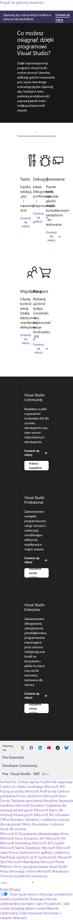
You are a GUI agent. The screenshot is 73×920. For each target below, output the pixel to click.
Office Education (12, 819)
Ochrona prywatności (15, 876)
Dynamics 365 (34, 838)
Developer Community (19, 765)
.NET (36, 773)
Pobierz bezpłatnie (35, 465)
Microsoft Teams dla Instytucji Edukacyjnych (31, 812)
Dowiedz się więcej (62, 17)
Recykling (51, 800)
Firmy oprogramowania (30, 866)
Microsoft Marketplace (23, 861)
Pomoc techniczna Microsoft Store (41, 796)
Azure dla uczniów (13, 828)
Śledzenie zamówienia (27, 800)
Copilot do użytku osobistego (22, 786)
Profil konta (48, 791)
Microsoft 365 (54, 786)
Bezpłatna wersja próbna (35, 573)
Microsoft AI (9, 833)
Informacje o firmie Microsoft (30, 871)
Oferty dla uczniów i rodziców (42, 824)
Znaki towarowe (30, 913)
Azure (19, 838)
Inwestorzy (39, 876)
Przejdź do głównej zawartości (22, 2)
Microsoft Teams (12, 847)
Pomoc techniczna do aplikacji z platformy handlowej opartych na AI (34, 854)
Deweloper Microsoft (40, 847)
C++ (45, 773)
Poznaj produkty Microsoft (19, 791)
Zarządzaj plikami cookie (28, 908)
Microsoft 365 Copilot (48, 843)
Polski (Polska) (10, 889)
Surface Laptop (28, 781)
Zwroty (5, 800)
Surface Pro (8, 781)
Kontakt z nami (32, 903)
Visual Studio (21, 773)
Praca (4, 871)
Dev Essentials (13, 757)
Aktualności (60, 871)
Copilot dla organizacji (56, 781)
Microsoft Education (29, 805)
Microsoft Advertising (15, 843)
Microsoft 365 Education (52, 814)
